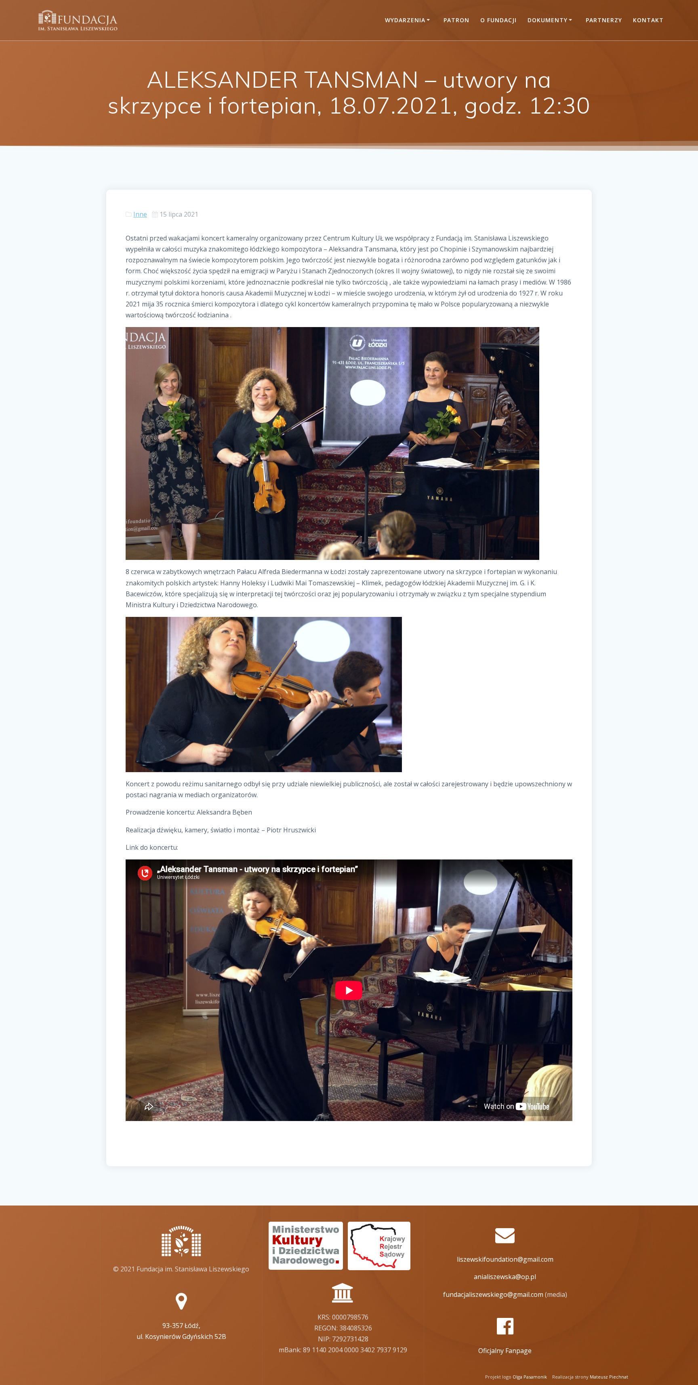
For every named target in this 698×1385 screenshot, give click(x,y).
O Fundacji (498, 20)
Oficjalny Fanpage (505, 1350)
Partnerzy (604, 20)
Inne (140, 214)
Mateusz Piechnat (609, 1377)
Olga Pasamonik (530, 1377)
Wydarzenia (405, 20)
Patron (456, 20)
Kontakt (648, 20)
